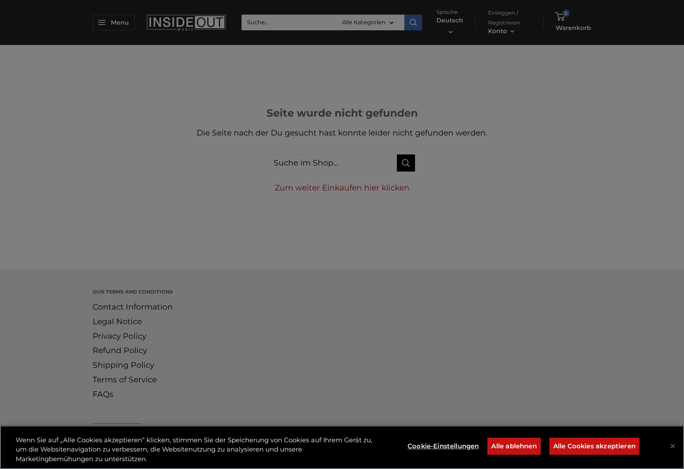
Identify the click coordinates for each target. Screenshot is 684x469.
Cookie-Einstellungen (443, 446)
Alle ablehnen (514, 446)
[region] (342, 447)
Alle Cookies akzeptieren (594, 446)
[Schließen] (672, 446)
